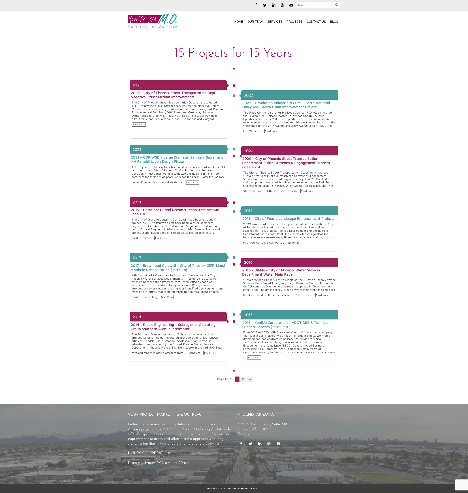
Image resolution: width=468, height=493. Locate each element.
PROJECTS (295, 21)
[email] (291, 4)
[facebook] (256, 4)
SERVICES (274, 21)
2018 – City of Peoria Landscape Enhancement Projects (288, 218)
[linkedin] (273, 4)
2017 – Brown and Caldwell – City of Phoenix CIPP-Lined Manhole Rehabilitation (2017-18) (178, 267)
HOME (238, 21)
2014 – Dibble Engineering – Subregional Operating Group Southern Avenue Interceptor (173, 326)
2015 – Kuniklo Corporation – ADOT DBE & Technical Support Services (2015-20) (285, 324)
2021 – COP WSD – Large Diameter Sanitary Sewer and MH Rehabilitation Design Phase (177, 159)
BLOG (334, 21)
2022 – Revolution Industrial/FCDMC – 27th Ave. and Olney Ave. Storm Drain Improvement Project (286, 105)
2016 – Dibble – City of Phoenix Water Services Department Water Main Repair (281, 272)
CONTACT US (316, 21)
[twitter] (265, 4)
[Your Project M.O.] (152, 27)
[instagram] (282, 4)
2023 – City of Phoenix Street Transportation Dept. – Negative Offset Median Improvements (175, 95)
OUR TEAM (255, 21)
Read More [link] (139, 124)
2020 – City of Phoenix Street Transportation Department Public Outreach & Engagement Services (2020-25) (286, 162)
